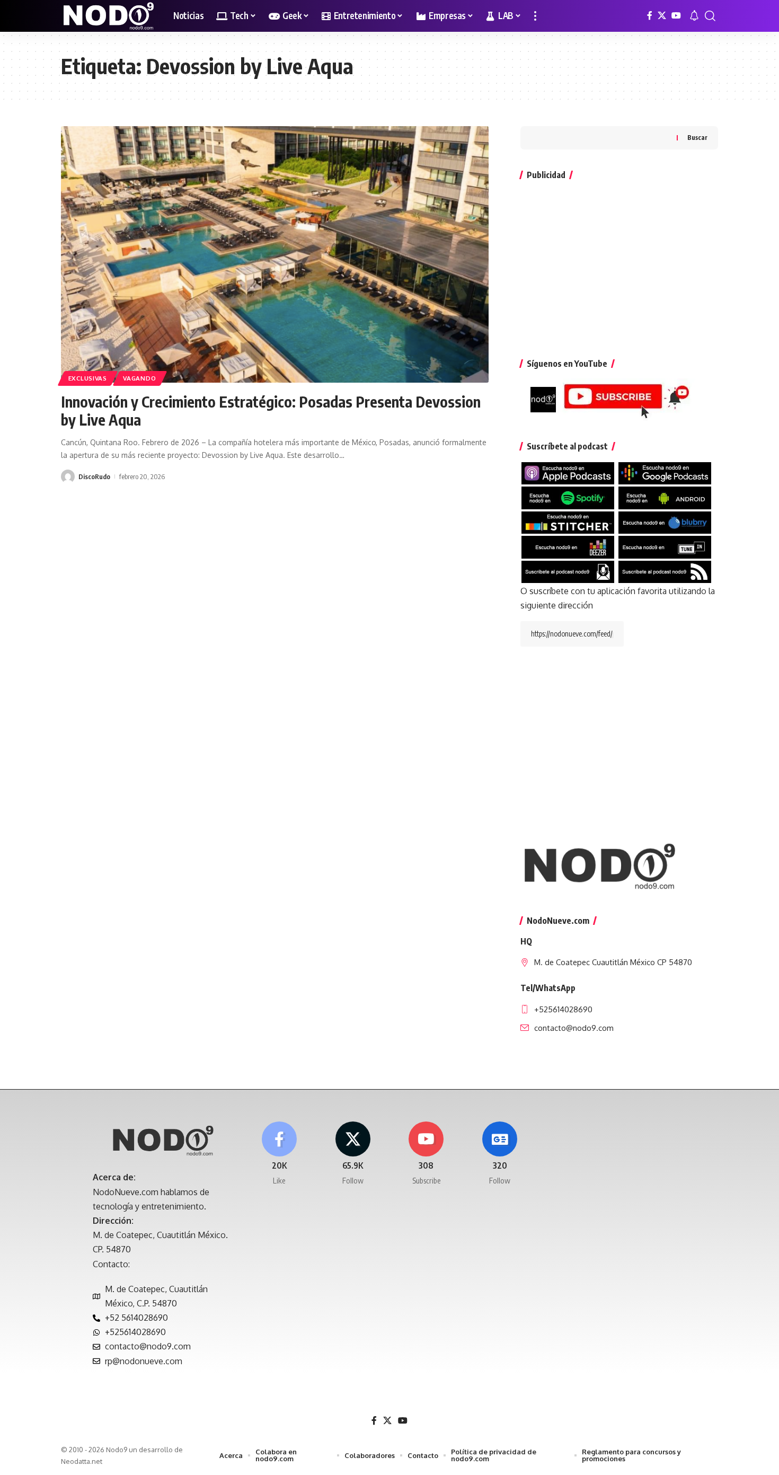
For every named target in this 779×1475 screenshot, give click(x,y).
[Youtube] (426, 1154)
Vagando (139, 378)
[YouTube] (676, 15)
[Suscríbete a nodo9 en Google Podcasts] (664, 472)
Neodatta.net (81, 1461)
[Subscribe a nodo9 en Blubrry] (664, 521)
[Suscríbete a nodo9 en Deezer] (567, 546)
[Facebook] (649, 15)
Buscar (697, 138)
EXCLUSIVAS (87, 378)
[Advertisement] (619, 264)
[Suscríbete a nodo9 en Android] (664, 497)
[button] (535, 16)
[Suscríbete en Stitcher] (567, 521)
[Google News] (499, 1154)
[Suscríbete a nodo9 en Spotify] (567, 497)
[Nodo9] (108, 16)
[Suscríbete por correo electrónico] (567, 571)
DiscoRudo (94, 476)
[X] (662, 15)
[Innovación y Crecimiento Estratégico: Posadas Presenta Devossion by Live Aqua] (275, 254)
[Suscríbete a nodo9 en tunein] (664, 546)
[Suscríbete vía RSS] (664, 571)
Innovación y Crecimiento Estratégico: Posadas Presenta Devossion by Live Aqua (271, 410)
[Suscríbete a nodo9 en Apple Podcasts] (567, 472)
